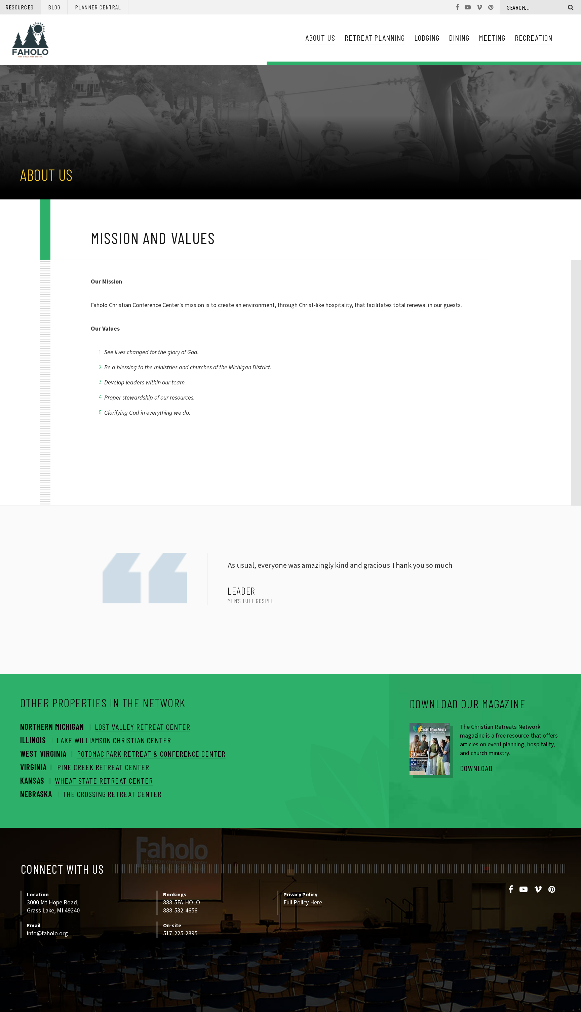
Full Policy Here (302, 902)
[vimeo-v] (538, 890)
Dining (459, 37)
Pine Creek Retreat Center (103, 767)
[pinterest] (552, 890)
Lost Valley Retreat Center (142, 727)
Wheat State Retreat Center (104, 780)
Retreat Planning (375, 37)
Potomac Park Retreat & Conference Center (151, 753)
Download (476, 768)
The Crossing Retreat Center (112, 794)
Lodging (426, 37)
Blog (54, 7)
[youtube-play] (523, 890)
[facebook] (510, 890)
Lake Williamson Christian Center (113, 740)
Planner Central (98, 7)
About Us (320, 37)
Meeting (492, 37)
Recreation (533, 37)
